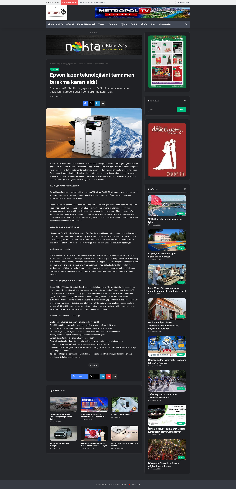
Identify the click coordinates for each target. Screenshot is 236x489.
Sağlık (134, 24)
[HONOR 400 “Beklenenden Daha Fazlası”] (124, 433)
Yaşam (101, 24)
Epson (94, 365)
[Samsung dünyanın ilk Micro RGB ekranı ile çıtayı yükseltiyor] (94, 433)
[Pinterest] (108, 376)
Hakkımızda (182, 2)
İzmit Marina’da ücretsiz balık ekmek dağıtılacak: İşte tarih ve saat (104, 2)
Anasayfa (55, 64)
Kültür (144, 24)
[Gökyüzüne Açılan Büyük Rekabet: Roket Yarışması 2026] (94, 404)
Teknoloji (63, 64)
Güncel (70, 24)
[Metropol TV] (56, 12)
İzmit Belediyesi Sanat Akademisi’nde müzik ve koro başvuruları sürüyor (163, 325)
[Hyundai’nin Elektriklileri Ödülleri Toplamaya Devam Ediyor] (63, 404)
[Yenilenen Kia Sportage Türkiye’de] (63, 433)
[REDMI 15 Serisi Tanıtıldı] (124, 404)
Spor (153, 24)
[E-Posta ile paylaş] (103, 103)
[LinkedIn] (97, 103)
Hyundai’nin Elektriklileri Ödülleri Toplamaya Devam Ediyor (61, 416)
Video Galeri (165, 24)
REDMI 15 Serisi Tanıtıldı (121, 414)
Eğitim (124, 24)
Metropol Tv (56, 24)
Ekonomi (113, 24)
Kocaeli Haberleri (86, 24)
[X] (91, 103)
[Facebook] (85, 103)
